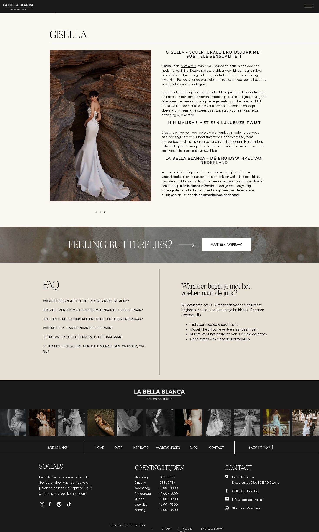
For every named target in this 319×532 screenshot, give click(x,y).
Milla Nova (188, 66)
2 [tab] (100, 212)
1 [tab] (96, 212)
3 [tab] (105, 212)
